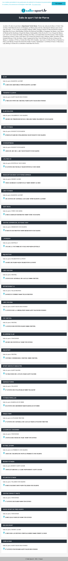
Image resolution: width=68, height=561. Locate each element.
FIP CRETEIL (7, 318)
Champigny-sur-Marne (28, 28)
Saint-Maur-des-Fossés (14, 28)
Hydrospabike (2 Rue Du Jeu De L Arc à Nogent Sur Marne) (46, 33)
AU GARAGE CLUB (8, 334)
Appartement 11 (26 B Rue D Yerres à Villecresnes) (50, 41)
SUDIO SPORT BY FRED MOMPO (13, 509)
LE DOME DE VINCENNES (11, 429)
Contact (41, 559)
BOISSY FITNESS (8, 461)
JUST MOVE (7, 206)
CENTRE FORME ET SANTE (11, 493)
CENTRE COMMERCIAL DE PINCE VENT (15, 222)
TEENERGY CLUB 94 (9, 92)
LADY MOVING (8, 270)
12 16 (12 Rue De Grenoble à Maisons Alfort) (24, 29)
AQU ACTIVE (7, 254)
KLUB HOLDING (8, 111)
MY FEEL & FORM (8, 445)
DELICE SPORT (8, 525)
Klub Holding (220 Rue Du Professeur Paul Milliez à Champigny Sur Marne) (36, 31)
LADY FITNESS (8, 127)
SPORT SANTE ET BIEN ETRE (12, 366)
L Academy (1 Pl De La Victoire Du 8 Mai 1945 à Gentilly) (23, 40)
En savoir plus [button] (36, 4)
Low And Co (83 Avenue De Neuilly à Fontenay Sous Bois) (19, 34)
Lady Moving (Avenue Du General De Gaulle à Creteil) (21, 41)
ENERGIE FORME (8, 382)
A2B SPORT (7, 350)
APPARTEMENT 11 (9, 286)
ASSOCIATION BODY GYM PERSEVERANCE (17, 175)
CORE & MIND (7, 541)
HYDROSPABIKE (8, 143)
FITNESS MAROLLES (9, 398)
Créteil (58, 26)
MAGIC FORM (7, 413)
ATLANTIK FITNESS (9, 477)
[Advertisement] (34, 61)
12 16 (5, 77)
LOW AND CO (7, 159)
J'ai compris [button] (58, 3)
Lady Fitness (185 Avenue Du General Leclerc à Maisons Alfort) (36, 36)
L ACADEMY (7, 238)
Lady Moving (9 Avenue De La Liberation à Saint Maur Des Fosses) (21, 43)
